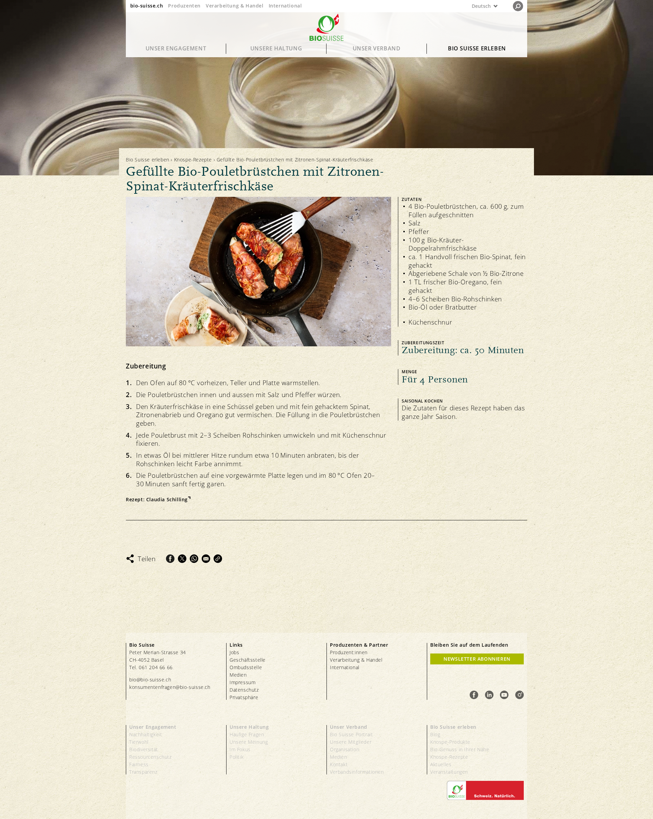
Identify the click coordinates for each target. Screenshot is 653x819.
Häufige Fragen (247, 734)
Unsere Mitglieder (350, 742)
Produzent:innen (349, 652)
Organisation (344, 749)
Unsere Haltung (276, 48)
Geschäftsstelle (248, 660)
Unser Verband (377, 48)
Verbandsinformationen (357, 772)
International (285, 5)
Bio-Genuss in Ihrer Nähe (459, 749)
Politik (237, 757)
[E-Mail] (206, 558)
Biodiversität (143, 749)
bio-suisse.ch (146, 5)
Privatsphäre (244, 697)
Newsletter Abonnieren (476, 659)
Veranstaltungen (449, 772)
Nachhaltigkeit (145, 734)
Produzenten (184, 5)
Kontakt (339, 764)
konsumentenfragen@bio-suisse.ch (170, 687)
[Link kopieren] (218, 558)
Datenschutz (244, 690)
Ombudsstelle (246, 667)
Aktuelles (440, 764)
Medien (238, 675)
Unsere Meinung (249, 742)
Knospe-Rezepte (193, 159)
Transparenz (143, 772)
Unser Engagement (176, 48)
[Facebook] (170, 558)
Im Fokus (240, 749)
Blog (435, 734)
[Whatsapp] (194, 558)
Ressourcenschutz (150, 757)
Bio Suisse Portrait (351, 734)
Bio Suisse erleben (477, 48)
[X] (182, 558)
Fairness (139, 764)
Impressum (242, 682)
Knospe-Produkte (450, 742)
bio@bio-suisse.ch (150, 679)
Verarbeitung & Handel (235, 5)
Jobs (234, 652)
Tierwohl (139, 742)
